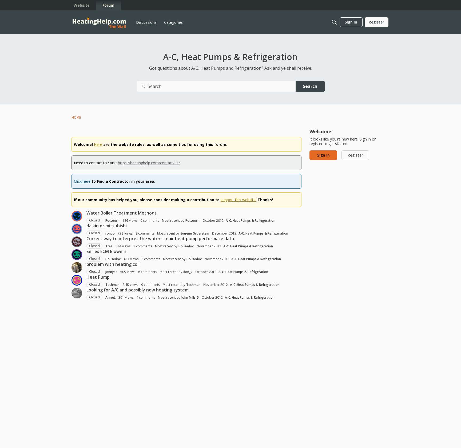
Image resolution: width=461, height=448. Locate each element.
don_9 (187, 272)
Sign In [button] (323, 155)
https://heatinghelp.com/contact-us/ (149, 162)
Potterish (112, 220)
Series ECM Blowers (106, 251)
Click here (82, 181)
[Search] (334, 22)
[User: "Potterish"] (76, 216)
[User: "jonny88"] (76, 267)
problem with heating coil (113, 264)
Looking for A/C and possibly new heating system (137, 290)
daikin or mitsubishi (106, 226)
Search (310, 86)
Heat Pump (98, 277)
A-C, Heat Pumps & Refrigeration (250, 220)
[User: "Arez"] (76, 241)
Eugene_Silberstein (195, 233)
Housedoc (186, 246)
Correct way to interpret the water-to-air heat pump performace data (160, 238)
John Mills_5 (190, 297)
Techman (112, 284)
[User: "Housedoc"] (76, 254)
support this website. (238, 199)
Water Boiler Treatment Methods (121, 213)
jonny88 (111, 272)
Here (98, 144)
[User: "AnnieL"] (76, 293)
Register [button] (355, 155)
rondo (110, 233)
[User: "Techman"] (76, 280)
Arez (109, 246)
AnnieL (110, 297)
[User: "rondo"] (76, 229)
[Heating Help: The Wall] (99, 22)
